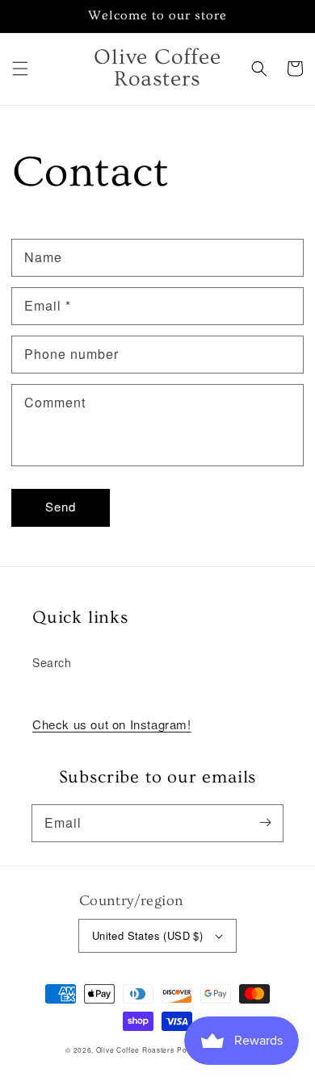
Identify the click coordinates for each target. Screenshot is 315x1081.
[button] (20, 68)
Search (52, 662)
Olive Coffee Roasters (135, 1049)
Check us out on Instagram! (111, 724)
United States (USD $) (147, 935)
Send (60, 506)
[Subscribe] (265, 823)
